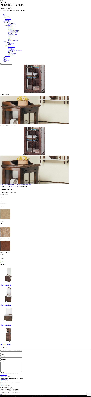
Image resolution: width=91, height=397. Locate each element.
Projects (4, 57)
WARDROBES (11, 51)
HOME (9, 44)
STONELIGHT (11, 35)
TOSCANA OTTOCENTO (13, 30)
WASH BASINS (11, 54)
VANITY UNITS (11, 47)
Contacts (4, 61)
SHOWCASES (11, 49)
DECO (9, 38)
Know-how (7, 17)
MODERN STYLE (12, 24)
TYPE (6, 45)
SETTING (7, 42)
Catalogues (5, 58)
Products (4, 41)
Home (4, 14)
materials (7, 184)
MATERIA (10, 33)
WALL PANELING (12, 53)
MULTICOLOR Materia (13, 32)
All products (7, 56)
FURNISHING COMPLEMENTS (15, 50)
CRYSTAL (10, 28)
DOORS (9, 39)
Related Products (19, 184)
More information (3, 375)
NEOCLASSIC (11, 29)
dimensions (2, 184)
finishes (10, 184)
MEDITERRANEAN (12, 34)
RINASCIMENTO (12, 26)
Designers (7, 20)
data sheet (2, 261)
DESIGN (10, 37)
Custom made (8, 19)
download (14, 184)
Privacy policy (63, 395)
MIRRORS (10, 48)
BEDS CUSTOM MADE (13, 40)
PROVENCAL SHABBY (13, 31)
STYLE (7, 22)
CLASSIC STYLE (11, 23)
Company (5, 15)
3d (0, 262)
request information (27, 184)
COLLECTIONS (6, 21)
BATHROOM (11, 43)
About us (7, 16)
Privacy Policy (3, 394)
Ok (60, 395)
